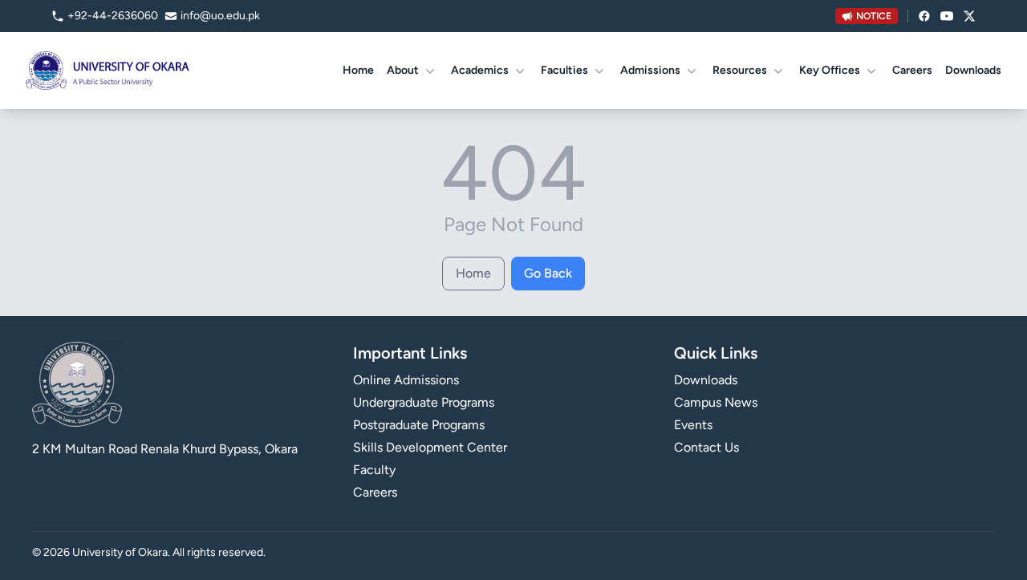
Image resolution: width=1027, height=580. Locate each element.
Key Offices (829, 70)
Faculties (564, 70)
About (403, 70)
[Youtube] (946, 16)
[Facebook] (924, 16)
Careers (912, 70)
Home (358, 70)
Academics (480, 70)
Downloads (973, 70)
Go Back (548, 273)
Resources (739, 70)
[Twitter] (969, 16)
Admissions (650, 70)
